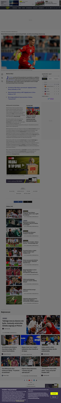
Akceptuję (54, 393)
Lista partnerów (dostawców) (33, 398)
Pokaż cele (54, 397)
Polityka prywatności (20, 400)
